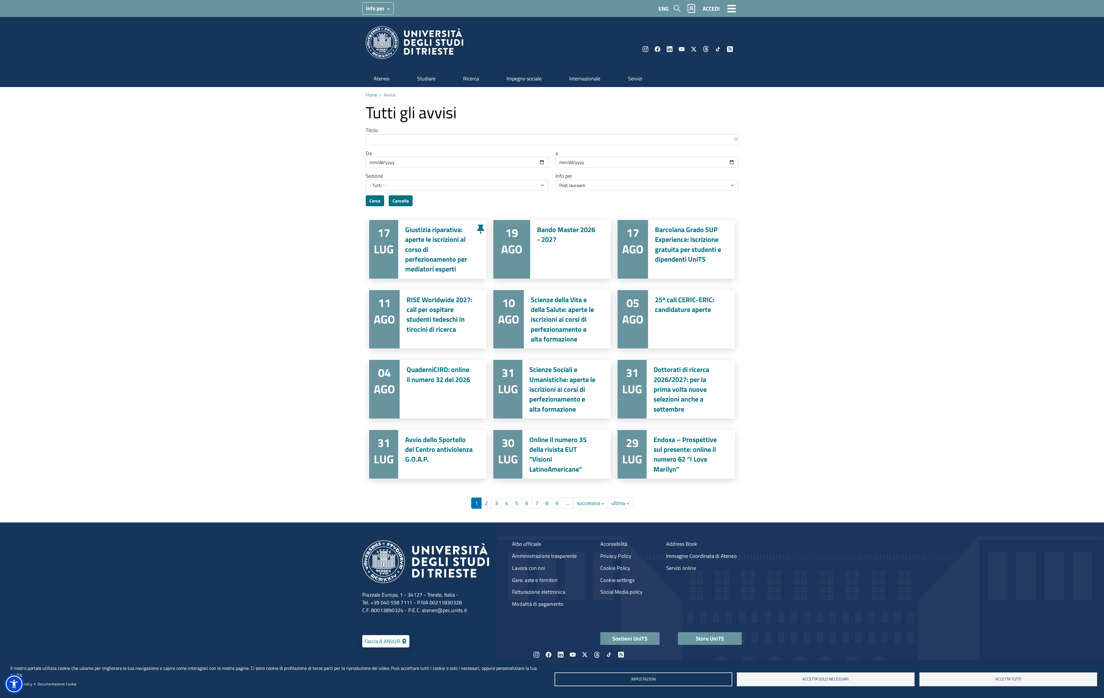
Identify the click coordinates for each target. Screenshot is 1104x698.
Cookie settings (617, 580)
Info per (376, 8)
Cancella (400, 200)
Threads (706, 49)
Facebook (657, 49)
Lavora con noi (528, 568)
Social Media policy (621, 592)
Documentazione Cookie (57, 684)
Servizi (635, 78)
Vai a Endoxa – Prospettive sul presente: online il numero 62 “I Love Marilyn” (676, 454)
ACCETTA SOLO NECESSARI (826, 679)
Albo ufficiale (526, 544)
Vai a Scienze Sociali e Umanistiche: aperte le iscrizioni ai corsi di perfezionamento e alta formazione (552, 389)
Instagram (645, 49)
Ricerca (471, 78)
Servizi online (681, 568)
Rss (730, 49)
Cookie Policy (615, 568)
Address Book (681, 544)
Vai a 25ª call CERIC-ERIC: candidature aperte (676, 319)
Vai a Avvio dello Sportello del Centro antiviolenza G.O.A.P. (427, 454)
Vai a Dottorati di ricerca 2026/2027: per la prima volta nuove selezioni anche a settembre (676, 389)
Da (369, 153)
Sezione (374, 176)
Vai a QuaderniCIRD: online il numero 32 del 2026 (427, 389)
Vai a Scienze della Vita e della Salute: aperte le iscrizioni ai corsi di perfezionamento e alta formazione (552, 319)
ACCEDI (711, 8)
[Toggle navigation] (731, 8)
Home (371, 94)
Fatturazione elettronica (538, 592)
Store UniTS (710, 638)
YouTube (681, 49)
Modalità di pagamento (538, 604)
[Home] (414, 44)
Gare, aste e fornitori (534, 580)
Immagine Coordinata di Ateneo (701, 556)
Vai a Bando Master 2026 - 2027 (552, 249)
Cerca (374, 200)
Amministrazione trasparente (544, 556)
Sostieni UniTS (629, 638)
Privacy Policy (616, 556)
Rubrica (691, 8)
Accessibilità (614, 544)
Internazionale (584, 78)
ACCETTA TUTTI (1008, 679)
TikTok (718, 49)
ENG (663, 8)
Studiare (426, 78)
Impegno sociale (524, 78)
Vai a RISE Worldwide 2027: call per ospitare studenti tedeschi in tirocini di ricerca (427, 319)
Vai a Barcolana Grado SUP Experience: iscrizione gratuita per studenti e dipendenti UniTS (676, 249)
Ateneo (382, 78)
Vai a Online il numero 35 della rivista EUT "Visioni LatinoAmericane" (552, 454)
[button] (14, 684)
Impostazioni (643, 679)
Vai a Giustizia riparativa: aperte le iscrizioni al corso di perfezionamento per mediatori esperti (427, 249)
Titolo (372, 130)
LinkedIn (669, 49)
